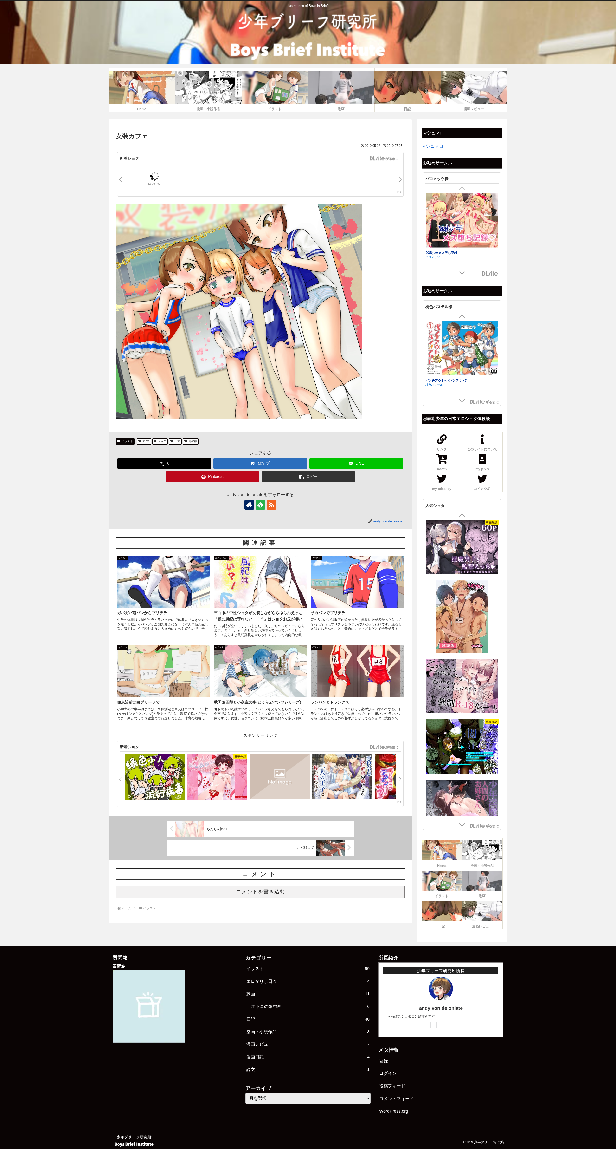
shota (146, 441)
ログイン (388, 1073)
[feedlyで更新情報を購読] (260, 505)
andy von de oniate (441, 1008)
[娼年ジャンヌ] (462, 608)
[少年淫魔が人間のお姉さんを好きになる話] (462, 548)
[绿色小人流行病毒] (155, 777)
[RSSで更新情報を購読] (271, 505)
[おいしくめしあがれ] (217, 777)
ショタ (162, 441)
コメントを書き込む (260, 892)
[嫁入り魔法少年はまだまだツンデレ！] (280, 777)
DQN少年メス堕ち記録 (441, 202)
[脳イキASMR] (462, 729)
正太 (177, 441)
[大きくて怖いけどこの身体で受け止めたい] (462, 668)
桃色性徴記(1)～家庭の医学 (444, 381)
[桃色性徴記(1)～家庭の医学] (462, 350)
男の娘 (192, 441)
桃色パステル (434, 385)
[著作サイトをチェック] (249, 505)
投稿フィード (392, 1085)
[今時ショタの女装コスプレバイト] (462, 241)
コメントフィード (396, 1098)
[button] (308, 476)
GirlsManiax (384, 158)
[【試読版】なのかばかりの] (462, 798)
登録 (383, 1060)
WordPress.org (393, 1111)
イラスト (127, 441)
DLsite (490, 274)
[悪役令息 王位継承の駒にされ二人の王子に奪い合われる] (342, 777)
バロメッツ (432, 207)
